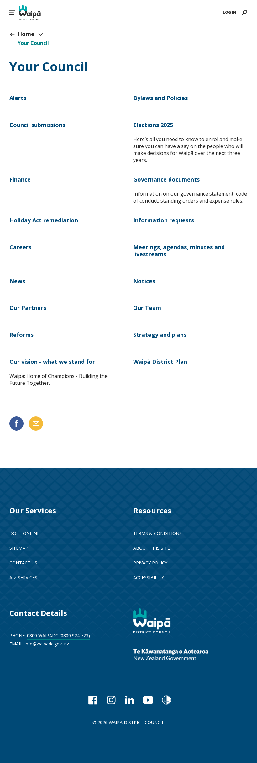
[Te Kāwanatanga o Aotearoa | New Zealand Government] (180, 655)
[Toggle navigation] (41, 34)
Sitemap (18, 548)
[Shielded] (167, 700)
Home (26, 34)
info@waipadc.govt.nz (47, 644)
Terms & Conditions (157, 533)
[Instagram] (111, 700)
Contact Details (38, 613)
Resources (152, 510)
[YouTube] (148, 700)
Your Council (33, 43)
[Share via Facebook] (16, 423)
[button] (12, 12)
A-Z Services (23, 577)
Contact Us (23, 563)
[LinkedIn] (130, 700)
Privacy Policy (150, 563)
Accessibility (148, 577)
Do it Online (24, 533)
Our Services (32, 510)
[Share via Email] (36, 423)
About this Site (151, 548)
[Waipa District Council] (156, 621)
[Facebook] (93, 700)
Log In (229, 12)
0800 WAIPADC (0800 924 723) (58, 635)
